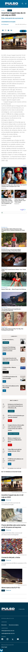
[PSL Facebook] (2, 639)
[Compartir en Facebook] (2, 30)
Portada (3, 10)
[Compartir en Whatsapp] (8, 30)
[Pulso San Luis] (11, 4)
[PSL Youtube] (18, 639)
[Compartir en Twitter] (5, 30)
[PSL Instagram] (7, 639)
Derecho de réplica (13, 625)
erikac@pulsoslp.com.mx (7, 630)
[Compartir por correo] (11, 30)
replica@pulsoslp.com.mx (8, 633)
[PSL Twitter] (13, 639)
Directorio (4, 625)
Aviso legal (4, 647)
